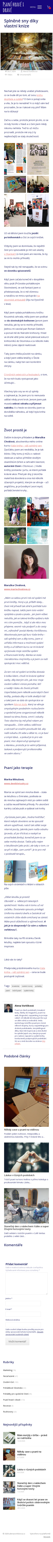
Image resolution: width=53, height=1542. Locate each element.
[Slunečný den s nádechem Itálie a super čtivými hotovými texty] (26, 1206)
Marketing (7, 1370)
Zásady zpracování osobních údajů (24, 1333)
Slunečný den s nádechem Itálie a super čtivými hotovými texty (26, 1228)
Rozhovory (8, 1411)
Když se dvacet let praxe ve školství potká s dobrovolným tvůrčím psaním (33, 1502)
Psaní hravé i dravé (13, 7)
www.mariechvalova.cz (17, 589)
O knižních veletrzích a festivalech (22, 374)
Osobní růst (8, 1382)
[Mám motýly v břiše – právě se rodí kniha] (9, 1438)
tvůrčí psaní (17, 990)
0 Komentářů (25, 74)
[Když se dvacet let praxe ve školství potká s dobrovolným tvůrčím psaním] (9, 1504)
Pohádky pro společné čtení (15, 1393)
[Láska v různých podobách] (26, 1158)
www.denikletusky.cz (16, 783)
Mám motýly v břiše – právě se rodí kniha (32, 1437)
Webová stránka (13, 1320)
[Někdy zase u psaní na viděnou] (26, 1097)
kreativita (15, 986)
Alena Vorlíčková (30, 71)
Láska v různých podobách (19, 1175)
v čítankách (10, 254)
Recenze (7, 1405)
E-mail (9, 1309)
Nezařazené (8, 1376)
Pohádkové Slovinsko (13, 1388)
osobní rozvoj (27, 986)
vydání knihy (28, 990)
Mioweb (47, 1536)
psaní (8, 990)
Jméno (9, 1298)
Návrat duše (20, 704)
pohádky (38, 986)
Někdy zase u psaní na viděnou (21, 1129)
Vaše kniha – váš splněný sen (26, 445)
